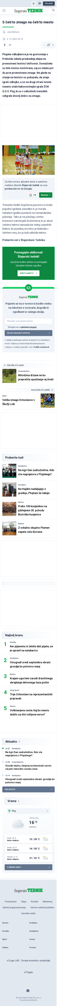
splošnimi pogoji (28, 327)
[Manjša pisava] (44, 45)
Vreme (12, 801)
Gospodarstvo (24, 371)
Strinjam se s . (22, 327)
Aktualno (11, 741)
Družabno (22, 485)
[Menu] (4, 10)
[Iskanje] (53, 10)
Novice (21, 502)
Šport (4, 396)
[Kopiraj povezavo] (10, 45)
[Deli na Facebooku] (4, 45)
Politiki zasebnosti (41, 347)
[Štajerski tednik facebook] (28, 990)
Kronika (13, 642)
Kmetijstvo (22, 466)
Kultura (21, 524)
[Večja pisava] (53, 45)
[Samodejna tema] (33, 3)
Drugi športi (14, 690)
